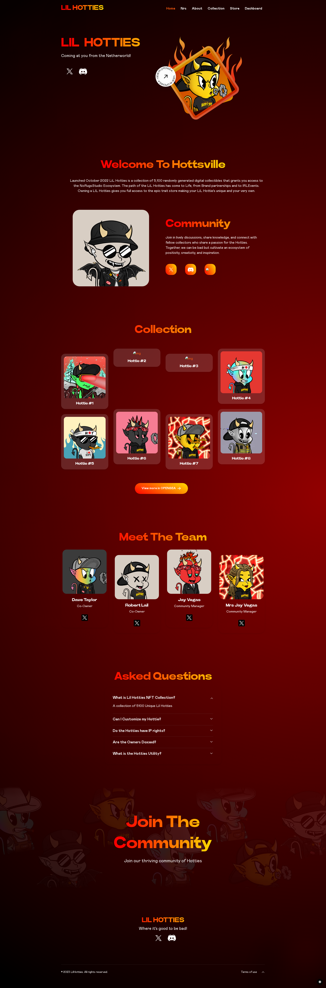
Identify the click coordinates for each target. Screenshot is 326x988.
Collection (216, 8)
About (197, 8)
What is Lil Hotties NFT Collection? (144, 698)
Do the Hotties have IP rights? (139, 731)
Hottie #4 (241, 398)
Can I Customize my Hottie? (137, 719)
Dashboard (253, 8)
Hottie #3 (189, 366)
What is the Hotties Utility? (137, 754)
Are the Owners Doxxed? (134, 742)
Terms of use (249, 972)
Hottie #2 (137, 361)
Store (234, 8)
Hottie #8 (241, 458)
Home (170, 8)
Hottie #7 (189, 463)
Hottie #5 (84, 463)
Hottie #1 (84, 403)
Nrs (183, 8)
